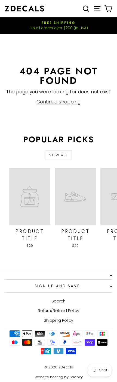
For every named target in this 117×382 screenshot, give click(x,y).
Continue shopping (58, 102)
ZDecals (25, 8)
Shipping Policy (58, 320)
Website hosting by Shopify (59, 377)
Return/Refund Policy (58, 310)
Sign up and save (57, 286)
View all (58, 155)
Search (58, 301)
